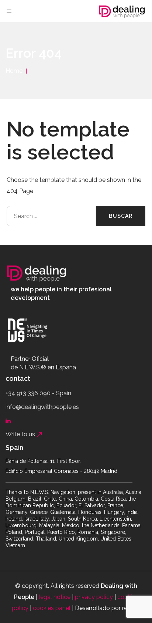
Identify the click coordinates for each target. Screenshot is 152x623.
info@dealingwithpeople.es (42, 406)
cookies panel (51, 608)
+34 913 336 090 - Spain (38, 393)
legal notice (54, 596)
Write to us (21, 434)
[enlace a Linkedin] (10, 420)
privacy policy (94, 596)
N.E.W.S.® (32, 367)
